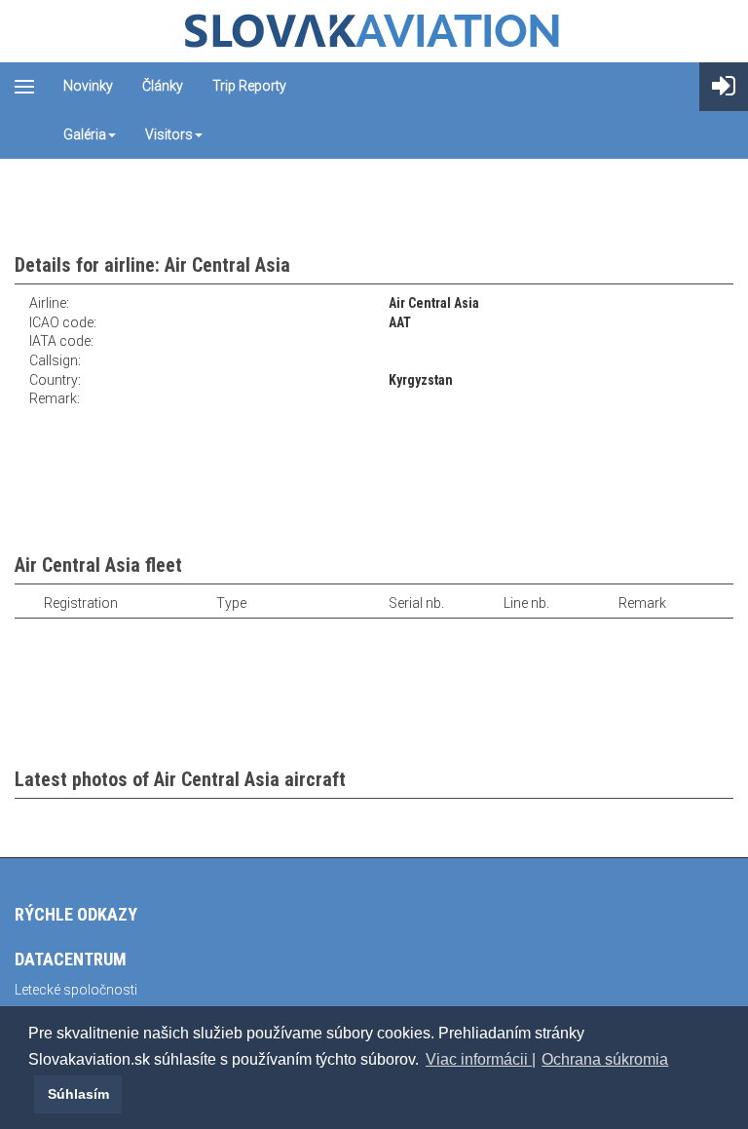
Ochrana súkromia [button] (605, 1059)
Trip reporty (249, 86)
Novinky (88, 86)
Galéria (84, 134)
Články (162, 86)
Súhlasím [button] (78, 1094)
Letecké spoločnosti (76, 989)
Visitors (169, 134)
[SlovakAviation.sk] (374, 31)
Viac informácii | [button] (481, 1059)
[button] (31, 1094)
